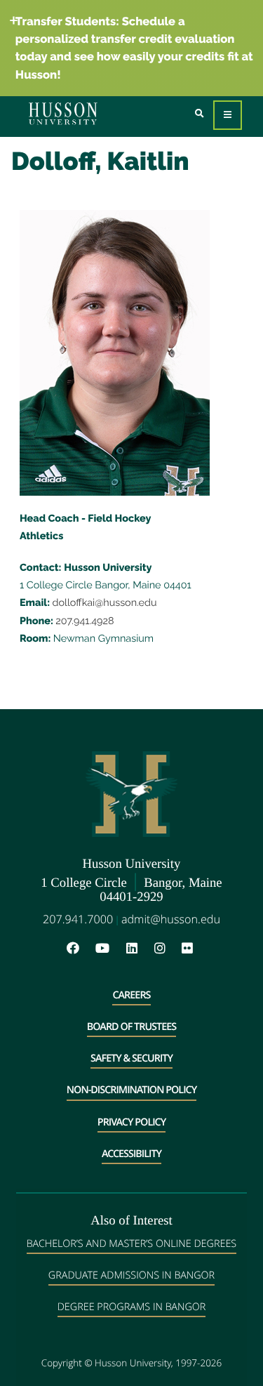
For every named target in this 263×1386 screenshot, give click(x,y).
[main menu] (227, 115)
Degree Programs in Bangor (132, 1307)
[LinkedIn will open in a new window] (138, 949)
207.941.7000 (78, 919)
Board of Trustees (131, 1027)
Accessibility (131, 1154)
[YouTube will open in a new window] (109, 949)
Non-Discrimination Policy (131, 1090)
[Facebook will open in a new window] (80, 949)
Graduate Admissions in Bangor (131, 1275)
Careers (131, 995)
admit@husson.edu (170, 919)
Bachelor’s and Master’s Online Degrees (131, 1243)
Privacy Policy (131, 1122)
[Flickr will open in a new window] (189, 949)
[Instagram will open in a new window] (167, 949)
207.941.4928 (84, 621)
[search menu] (199, 114)
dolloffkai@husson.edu (105, 603)
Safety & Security (131, 1058)
